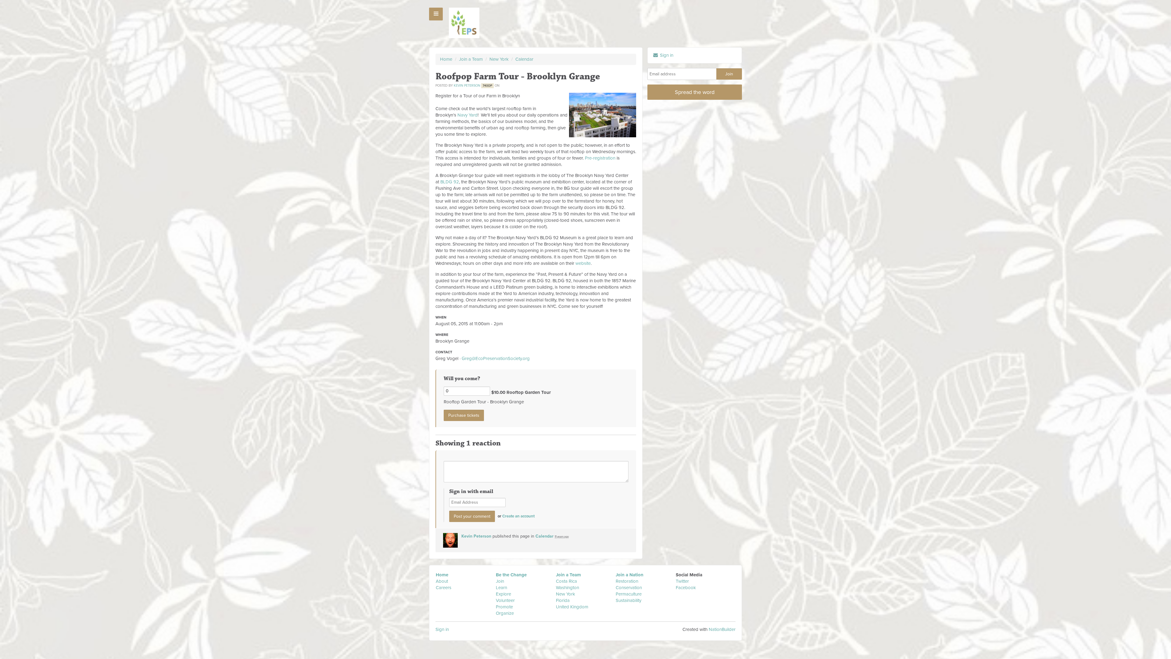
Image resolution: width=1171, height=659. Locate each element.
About (442, 581)
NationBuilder (722, 629)
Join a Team (471, 59)
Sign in (666, 55)
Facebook (686, 587)
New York (499, 59)
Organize (505, 613)
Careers (443, 587)
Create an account (518, 516)
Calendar (524, 59)
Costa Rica (566, 581)
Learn (501, 587)
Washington (567, 587)
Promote (504, 607)
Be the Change (511, 575)
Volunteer (505, 600)
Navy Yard (467, 115)
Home (446, 59)
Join (500, 581)
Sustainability (628, 600)
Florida (563, 600)
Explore (503, 594)
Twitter (682, 581)
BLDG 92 (449, 182)
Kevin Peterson (467, 86)
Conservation (629, 587)
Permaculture (629, 594)
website (583, 263)
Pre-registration (600, 158)
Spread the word (694, 92)
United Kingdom (572, 607)
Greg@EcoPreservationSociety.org (496, 358)
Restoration (627, 581)
